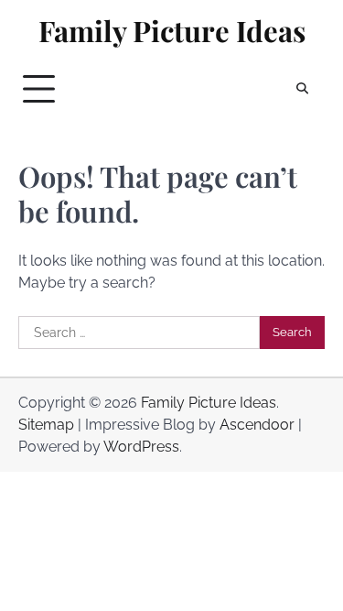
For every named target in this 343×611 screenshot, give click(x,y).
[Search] (302, 89)
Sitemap (46, 424)
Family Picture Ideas (171, 31)
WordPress (141, 446)
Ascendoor (257, 424)
